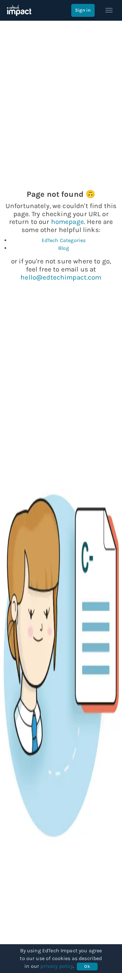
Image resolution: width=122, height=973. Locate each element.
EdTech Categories (64, 240)
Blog (63, 248)
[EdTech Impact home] (19, 10)
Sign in (83, 10)
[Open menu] (108, 10)
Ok (87, 966)
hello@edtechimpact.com (60, 277)
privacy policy (56, 966)
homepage (67, 222)
